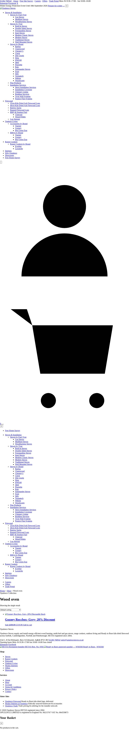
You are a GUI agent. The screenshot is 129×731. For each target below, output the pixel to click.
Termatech (19, 76)
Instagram (4, 3)
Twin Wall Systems (22, 96)
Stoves (7, 657)
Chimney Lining (21, 92)
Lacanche (19, 149)
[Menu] (3, 424)
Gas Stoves (19, 17)
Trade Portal (54, 1)
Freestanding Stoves (23, 31)
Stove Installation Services (25, 87)
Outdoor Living (11, 121)
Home (2, 591)
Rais (17, 67)
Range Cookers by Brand (20, 144)
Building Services (22, 94)
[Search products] (1, 162)
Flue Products (15, 83)
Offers (44, 1)
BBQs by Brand (16, 133)
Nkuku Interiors (11, 666)
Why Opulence (11, 153)
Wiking (18, 78)
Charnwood (20, 49)
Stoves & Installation (13, 12)
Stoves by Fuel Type (18, 15)
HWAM (18, 60)
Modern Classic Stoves (24, 35)
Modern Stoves (21, 37)
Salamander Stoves (22, 69)
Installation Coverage (23, 90)
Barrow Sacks (15, 108)
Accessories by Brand (18, 124)
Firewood (9, 101)
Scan (17, 71)
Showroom (9, 155)
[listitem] (22, 647)
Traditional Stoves (22, 40)
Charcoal (18, 115)
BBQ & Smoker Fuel (18, 112)
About (15, 1)
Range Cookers (11, 142)
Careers (38, 1)
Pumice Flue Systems (23, 99)
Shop (9, 591)
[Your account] (64, 292)
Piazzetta (18, 65)
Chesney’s (19, 51)
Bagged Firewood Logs (19, 110)
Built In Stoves (21, 26)
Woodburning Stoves (23, 22)
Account (8, 685)
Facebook (12, 3)
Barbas (18, 46)
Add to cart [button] (27, 625)
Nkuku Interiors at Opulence (16, 704)
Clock (17, 53)
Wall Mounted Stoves (23, 42)
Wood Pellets (20, 117)
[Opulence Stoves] (7, 8)
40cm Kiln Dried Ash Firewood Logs (25, 105)
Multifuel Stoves (21, 19)
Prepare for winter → (56, 6)
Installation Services (18, 85)
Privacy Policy (11, 689)
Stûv (17, 74)
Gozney (18, 128)
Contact (8, 691)
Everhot (18, 146)
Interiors (8, 151)
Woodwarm (19, 81)
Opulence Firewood (13, 701)
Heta (17, 58)
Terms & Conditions (13, 687)
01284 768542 (6, 1)
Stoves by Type (16, 24)
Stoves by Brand (16, 44)
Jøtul (17, 62)
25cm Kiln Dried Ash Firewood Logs (25, 103)
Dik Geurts (19, 56)
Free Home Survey (12, 158)
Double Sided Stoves (23, 28)
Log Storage (15, 119)
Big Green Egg (21, 130)
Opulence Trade (11, 706)
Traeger (18, 126)
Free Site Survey (26, 1)
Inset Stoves (20, 33)
